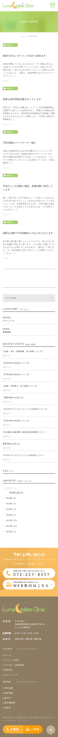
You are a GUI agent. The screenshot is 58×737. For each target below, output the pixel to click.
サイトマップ (10, 675)
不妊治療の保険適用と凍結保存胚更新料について (24, 432)
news (9, 45)
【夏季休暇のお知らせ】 (13, 397)
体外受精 (8, 693)
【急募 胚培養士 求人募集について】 (20, 386)
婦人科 (7, 698)
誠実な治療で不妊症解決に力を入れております (28, 233)
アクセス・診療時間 (14, 665)
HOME (23, 36)
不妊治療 (8, 688)
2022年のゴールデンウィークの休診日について (23, 455)
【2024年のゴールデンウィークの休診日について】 (25, 409)
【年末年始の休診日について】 (16, 363)
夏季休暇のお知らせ (11, 444)
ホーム (7, 655)
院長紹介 (8, 670)
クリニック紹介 (12, 660)
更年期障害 (9, 703)
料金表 (7, 708)
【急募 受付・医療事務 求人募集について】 (23, 351)
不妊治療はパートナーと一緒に (19, 142)
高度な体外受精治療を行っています (22, 99)
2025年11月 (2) (16, 492)
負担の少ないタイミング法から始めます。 (25, 55)
